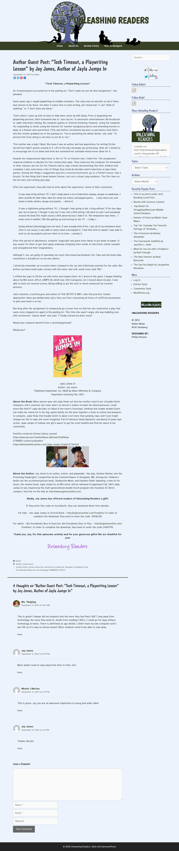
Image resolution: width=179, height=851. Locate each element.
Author (19, 564)
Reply (19, 634)
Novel (18, 561)
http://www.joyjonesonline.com (65, 491)
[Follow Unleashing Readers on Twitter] (151, 78)
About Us (73, 46)
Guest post (28, 564)
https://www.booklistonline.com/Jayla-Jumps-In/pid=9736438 (46, 444)
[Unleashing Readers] (146, 141)
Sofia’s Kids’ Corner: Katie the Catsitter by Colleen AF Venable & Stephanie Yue (52, 567)
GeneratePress (109, 846)
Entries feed (140, 284)
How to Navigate (113, 46)
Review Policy (91, 46)
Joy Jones (27, 650)
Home (60, 46)
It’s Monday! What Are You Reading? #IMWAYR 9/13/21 (40, 570)
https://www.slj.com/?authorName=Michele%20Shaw (41, 437)
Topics (135, 161)
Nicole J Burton (30, 688)
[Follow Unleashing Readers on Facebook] (151, 71)
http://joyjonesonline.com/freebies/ (86, 512)
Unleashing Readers (111, 20)
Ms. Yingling (28, 602)
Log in (137, 280)
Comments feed (142, 288)
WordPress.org (141, 292)
